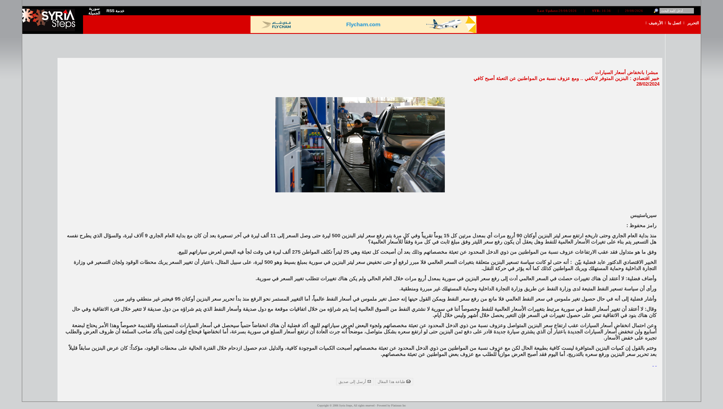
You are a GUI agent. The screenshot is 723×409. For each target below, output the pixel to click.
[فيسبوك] (656, 364)
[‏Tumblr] (653, 364)
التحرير (693, 23)
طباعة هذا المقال (392, 381)
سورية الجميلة (94, 10)
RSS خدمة (115, 10)
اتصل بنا (674, 23)
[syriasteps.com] (50, 30)
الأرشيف (656, 23)
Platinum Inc (398, 405)
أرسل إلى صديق (353, 381)
